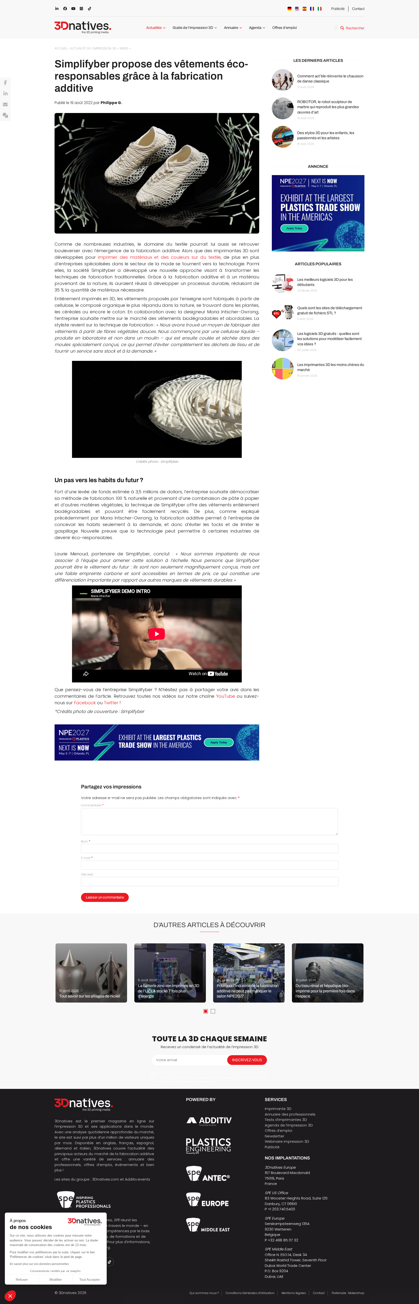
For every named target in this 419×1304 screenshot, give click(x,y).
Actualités (154, 28)
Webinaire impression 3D (287, 1141)
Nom (85, 841)
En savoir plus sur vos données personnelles (39, 1264)
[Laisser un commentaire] (5, 115)
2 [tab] (213, 1011)
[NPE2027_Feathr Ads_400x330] (318, 213)
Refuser (22, 1279)
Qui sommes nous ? (204, 1293)
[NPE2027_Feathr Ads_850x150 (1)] (157, 742)
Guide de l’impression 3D (193, 28)
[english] (297, 9)
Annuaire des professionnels (290, 1114)
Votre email (166, 1059)
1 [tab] (205, 1011)
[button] (10, 1296)
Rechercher (355, 28)
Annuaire (231, 28)
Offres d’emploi (284, 28)
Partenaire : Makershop (348, 1293)
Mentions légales (294, 1293)
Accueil (61, 48)
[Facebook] (5, 83)
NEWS (124, 48)
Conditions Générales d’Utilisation (250, 1293)
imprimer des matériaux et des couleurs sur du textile (159, 257)
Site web (87, 874)
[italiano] (320, 9)
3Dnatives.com (105, 1179)
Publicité (338, 9)
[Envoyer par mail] (5, 104)
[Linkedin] (5, 94)
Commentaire (92, 805)
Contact (358, 9)
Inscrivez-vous (247, 1060)
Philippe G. (111, 102)
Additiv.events (137, 1179)
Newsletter (274, 1136)
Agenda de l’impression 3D (289, 1125)
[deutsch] (289, 9)
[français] (312, 9)
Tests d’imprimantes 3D (286, 1119)
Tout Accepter (89, 1279)
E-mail (87, 858)
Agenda (255, 28)
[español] (304, 9)
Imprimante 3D (278, 1108)
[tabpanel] (91, 973)
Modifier (55, 1279)
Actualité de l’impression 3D (93, 48)
